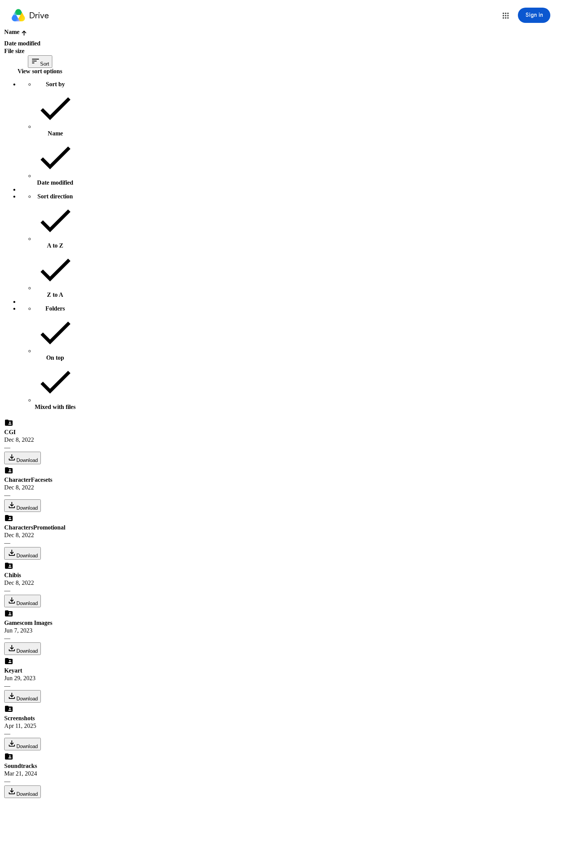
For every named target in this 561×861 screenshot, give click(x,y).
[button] (505, 15)
